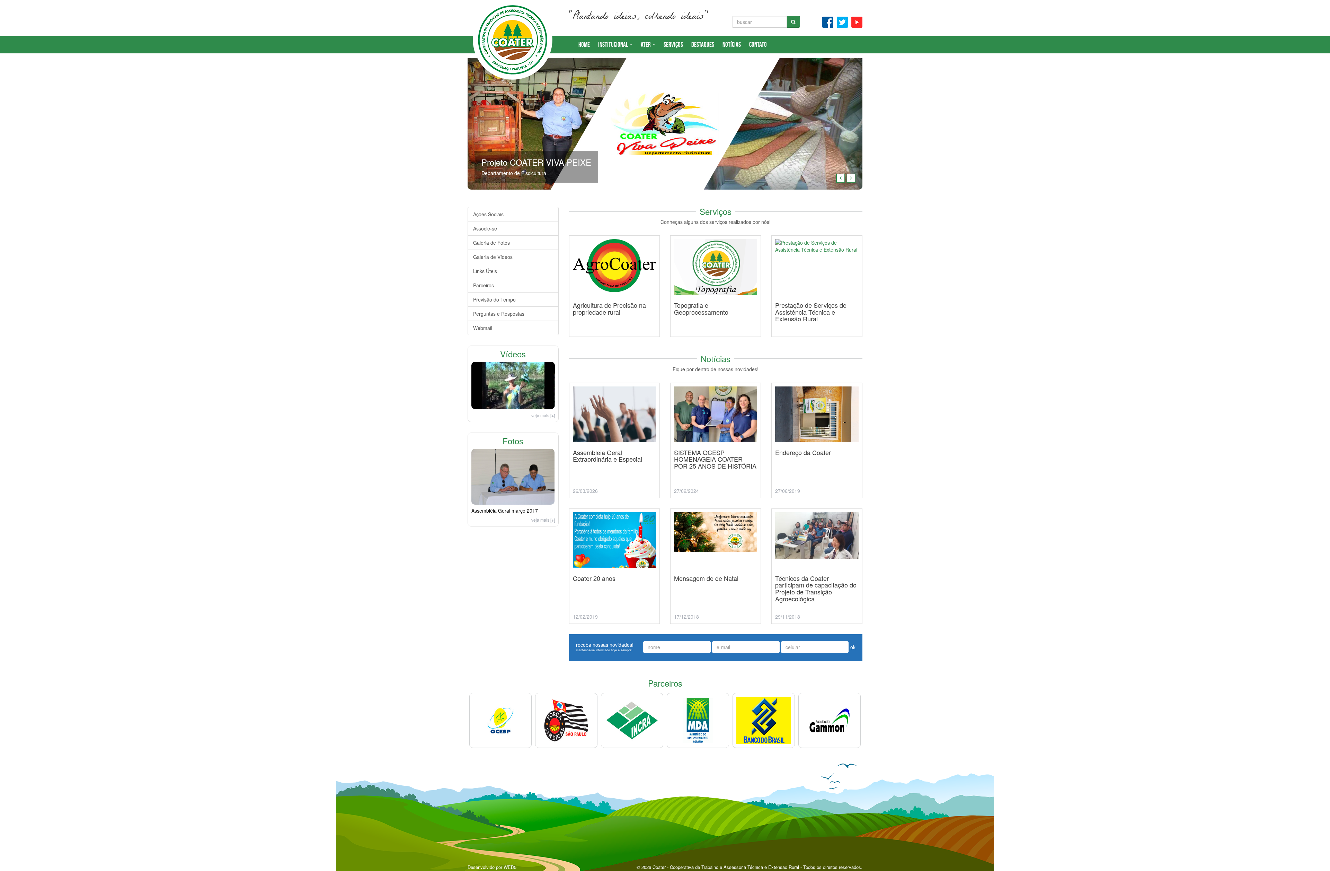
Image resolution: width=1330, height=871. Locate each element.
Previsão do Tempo (494, 299)
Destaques (702, 44)
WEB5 (510, 867)
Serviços (673, 44)
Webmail (482, 327)
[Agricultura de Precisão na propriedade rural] (614, 345)
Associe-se (485, 228)
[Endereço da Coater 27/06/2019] (816, 506)
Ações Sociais (488, 214)
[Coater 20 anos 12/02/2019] (614, 632)
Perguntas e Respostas (498, 313)
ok (852, 647)
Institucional (613, 44)
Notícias (731, 44)
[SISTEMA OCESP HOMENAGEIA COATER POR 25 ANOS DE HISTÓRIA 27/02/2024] (715, 506)
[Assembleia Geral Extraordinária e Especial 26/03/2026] (614, 506)
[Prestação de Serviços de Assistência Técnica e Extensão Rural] (816, 345)
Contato (758, 44)
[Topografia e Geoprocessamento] (715, 345)
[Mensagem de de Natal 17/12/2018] (715, 632)
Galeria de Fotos (491, 242)
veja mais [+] (543, 415)
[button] (840, 178)
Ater (646, 44)
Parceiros (483, 285)
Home (584, 44)
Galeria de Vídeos (493, 256)
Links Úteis (485, 271)
